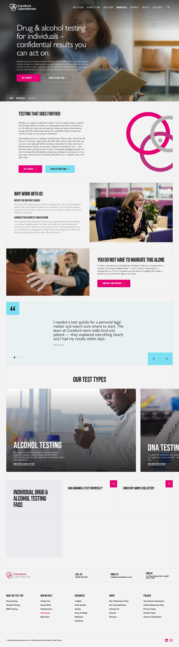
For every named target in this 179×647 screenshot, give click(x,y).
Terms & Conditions (152, 617)
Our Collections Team (119, 601)
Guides (78, 609)
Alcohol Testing (93, 7)
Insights (78, 601)
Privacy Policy (149, 609)
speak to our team (57, 77)
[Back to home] (23, 7)
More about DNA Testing (22, 464)
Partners (113, 617)
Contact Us (114, 609)
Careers (112, 613)
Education (45, 617)
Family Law (45, 601)
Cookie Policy (149, 613)
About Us (145, 7)
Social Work (46, 605)
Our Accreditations (117, 605)
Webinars (79, 617)
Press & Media (81, 613)
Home (11, 98)
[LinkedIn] (166, 640)
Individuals (45, 613)
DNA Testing (108, 7)
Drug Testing (78, 7)
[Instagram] (171, 640)
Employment (46, 609)
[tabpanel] (89, 333)
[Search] (168, 7)
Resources (134, 7)
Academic (79, 621)
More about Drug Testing (157, 464)
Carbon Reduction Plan (153, 605)
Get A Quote (157, 7)
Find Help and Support (112, 283)
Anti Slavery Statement (153, 601)
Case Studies (80, 605)
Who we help (122, 7)
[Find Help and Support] (48, 272)
